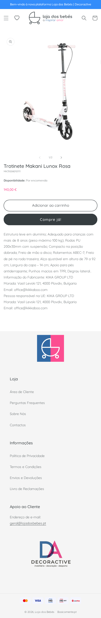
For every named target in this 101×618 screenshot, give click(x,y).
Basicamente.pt (67, 612)
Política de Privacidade (27, 456)
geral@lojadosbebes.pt (28, 523)
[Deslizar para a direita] (61, 157)
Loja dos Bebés (44, 612)
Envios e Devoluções (26, 478)
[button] (6, 18)
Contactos (18, 425)
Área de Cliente (22, 392)
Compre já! (50, 219)
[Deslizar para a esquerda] (39, 157)
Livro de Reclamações (27, 489)
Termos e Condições (25, 467)
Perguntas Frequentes (27, 403)
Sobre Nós (18, 414)
